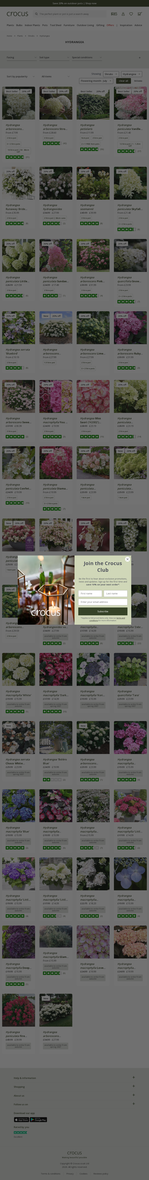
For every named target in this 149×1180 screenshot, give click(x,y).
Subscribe (102, 611)
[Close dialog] (127, 559)
